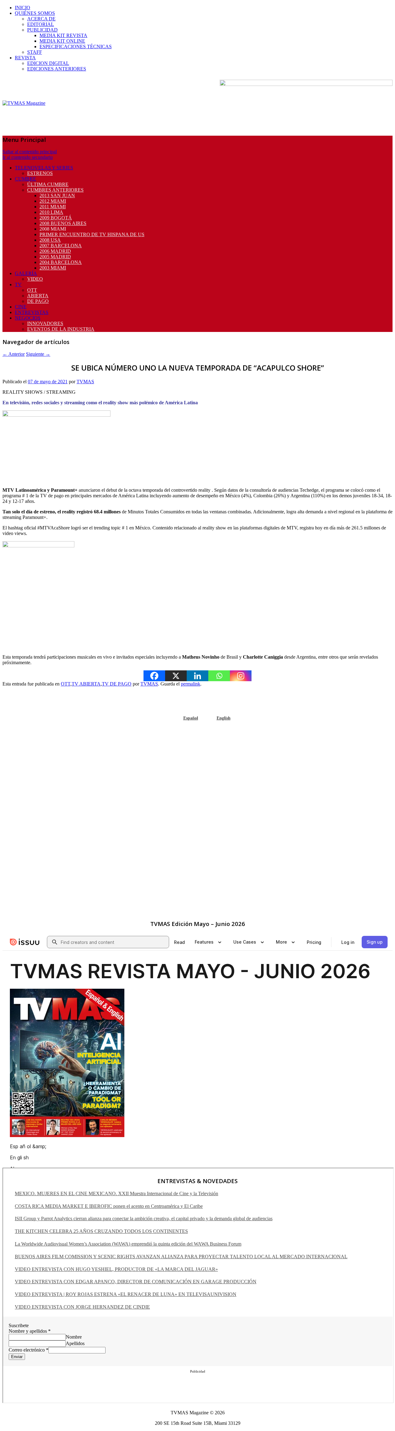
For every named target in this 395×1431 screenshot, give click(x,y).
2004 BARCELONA (61, 262)
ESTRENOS (40, 173)
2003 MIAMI (53, 267)
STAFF (34, 52)
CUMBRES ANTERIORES (55, 190)
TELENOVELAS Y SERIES (44, 167)
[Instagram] (241, 675)
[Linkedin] (197, 675)
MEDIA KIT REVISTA (63, 35)
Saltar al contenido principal (29, 151)
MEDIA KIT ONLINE (62, 41)
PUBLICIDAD (42, 29)
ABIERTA (37, 295)
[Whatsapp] (219, 675)
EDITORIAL (40, 24)
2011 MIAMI (53, 206)
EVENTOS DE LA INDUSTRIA (60, 329)
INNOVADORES (45, 323)
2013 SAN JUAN (57, 195)
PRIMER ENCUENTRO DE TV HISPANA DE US (92, 234)
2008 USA (50, 240)
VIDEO (35, 279)
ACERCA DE (41, 18)
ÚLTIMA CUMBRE (48, 184)
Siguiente (38, 354)
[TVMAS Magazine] (23, 103)
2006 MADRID (55, 251)
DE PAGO (38, 301)
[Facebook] (154, 675)
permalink (190, 683)
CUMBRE (25, 178)
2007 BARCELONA (61, 245)
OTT (32, 290)
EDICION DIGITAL (48, 63)
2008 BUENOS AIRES (63, 223)
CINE (21, 306)
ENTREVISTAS (31, 312)
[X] (176, 675)
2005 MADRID (55, 256)
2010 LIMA (51, 212)
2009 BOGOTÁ (56, 217)
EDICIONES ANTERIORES (56, 68)
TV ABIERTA (86, 683)
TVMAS (85, 381)
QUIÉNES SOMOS (35, 13)
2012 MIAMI (53, 201)
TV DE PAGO (116, 683)
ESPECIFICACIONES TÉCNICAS (76, 46)
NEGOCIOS (27, 318)
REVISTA (25, 57)
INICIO (22, 7)
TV (18, 284)
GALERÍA (26, 273)
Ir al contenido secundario (27, 157)
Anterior (13, 354)
